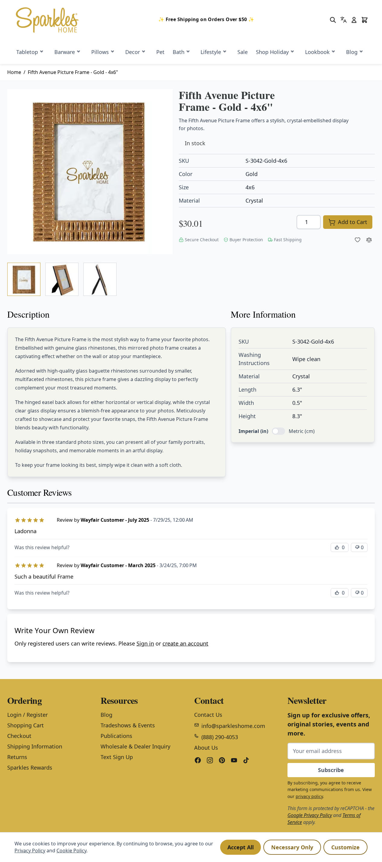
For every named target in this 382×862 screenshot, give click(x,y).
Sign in (145, 643)
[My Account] (354, 19)
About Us (206, 747)
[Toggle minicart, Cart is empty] (364, 19)
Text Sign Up (117, 757)
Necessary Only (292, 847)
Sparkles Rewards (29, 767)
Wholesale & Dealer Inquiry (135, 746)
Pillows (100, 51)
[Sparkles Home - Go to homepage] (51, 20)
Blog (352, 51)
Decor (132, 51)
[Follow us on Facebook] (197, 760)
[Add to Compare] (369, 239)
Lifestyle (211, 51)
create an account (185, 643)
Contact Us (208, 714)
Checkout (19, 735)
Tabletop (27, 51)
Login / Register (27, 714)
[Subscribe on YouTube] (234, 760)
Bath (178, 51)
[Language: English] (343, 19)
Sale (242, 51)
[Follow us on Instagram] (209, 760)
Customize (345, 847)
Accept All (240, 847)
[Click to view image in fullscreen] (90, 172)
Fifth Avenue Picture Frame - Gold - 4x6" (73, 72)
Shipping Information (34, 746)
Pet (160, 51)
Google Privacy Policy (309, 815)
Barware (64, 51)
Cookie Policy (71, 850)
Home (14, 72)
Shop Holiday (272, 51)
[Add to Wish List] (357, 239)
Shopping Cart (25, 725)
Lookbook (317, 51)
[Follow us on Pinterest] (222, 760)
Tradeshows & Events (128, 725)
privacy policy (309, 796)
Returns (17, 757)
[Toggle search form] (333, 19)
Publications (116, 735)
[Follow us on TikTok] (246, 760)
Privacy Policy (29, 850)
